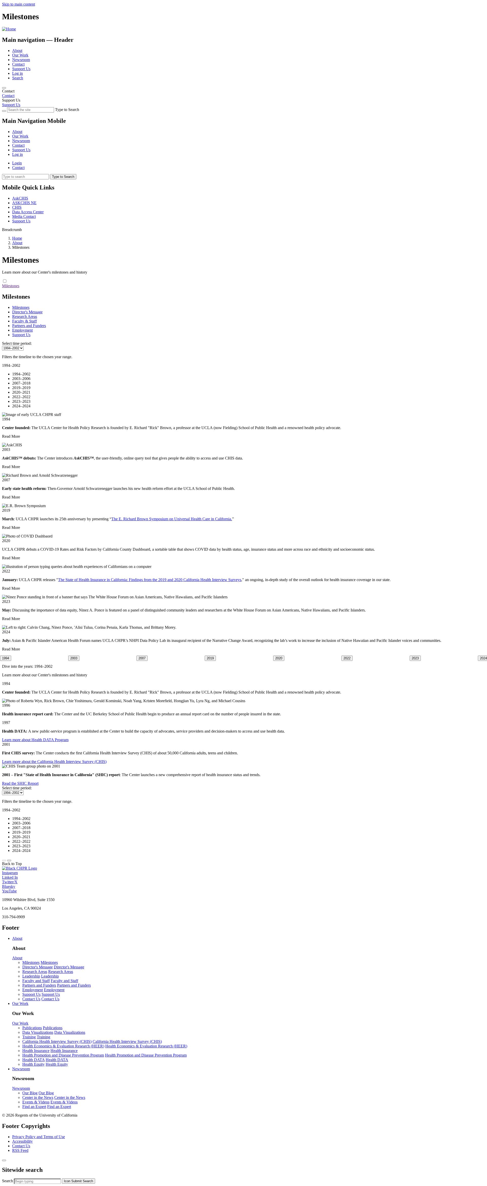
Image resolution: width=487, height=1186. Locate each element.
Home (17, 238)
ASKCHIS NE (24, 203)
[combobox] (37, 1181)
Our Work (20, 55)
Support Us (21, 69)
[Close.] (4, 1160)
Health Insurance (35, 1050)
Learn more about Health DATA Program (35, 740)
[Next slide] (9, 860)
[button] (5, 658)
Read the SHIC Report (20, 783)
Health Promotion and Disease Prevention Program (63, 1055)
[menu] (243, 138)
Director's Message (27, 312)
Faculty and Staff (36, 981)
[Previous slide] (4, 860)
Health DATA (33, 1060)
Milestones (10, 286)
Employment (22, 330)
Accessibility (22, 1141)
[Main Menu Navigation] (4, 88)
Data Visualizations (37, 1032)
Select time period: (17, 343)
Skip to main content (18, 4)
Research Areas (24, 316)
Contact (18, 64)
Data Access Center (28, 212)
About (17, 50)
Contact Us (31, 999)
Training (29, 1037)
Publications (32, 1028)
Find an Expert (34, 1106)
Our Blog (30, 1093)
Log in (17, 73)
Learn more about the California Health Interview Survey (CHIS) (54, 761)
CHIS (17, 207)
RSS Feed (20, 1150)
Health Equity (33, 1064)
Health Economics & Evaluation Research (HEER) (63, 1046)
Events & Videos (35, 1102)
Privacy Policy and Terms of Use (38, 1137)
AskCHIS (20, 198)
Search (17, 78)
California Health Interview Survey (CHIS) (57, 1041)
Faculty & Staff (24, 321)
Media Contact (24, 216)
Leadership (31, 976)
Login (17, 163)
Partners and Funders (29, 325)
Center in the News (37, 1097)
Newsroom (21, 60)
